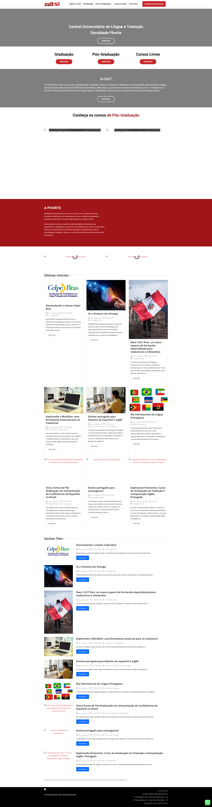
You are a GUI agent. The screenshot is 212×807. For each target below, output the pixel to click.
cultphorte (55, 313)
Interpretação (53, 504)
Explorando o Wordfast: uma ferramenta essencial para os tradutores (63, 419)
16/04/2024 (67, 501)
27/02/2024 (110, 495)
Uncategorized (53, 315)
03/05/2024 (152, 422)
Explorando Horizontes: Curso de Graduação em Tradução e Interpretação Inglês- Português (148, 492)
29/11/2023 (152, 501)
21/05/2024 (110, 424)
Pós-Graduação (111, 426)
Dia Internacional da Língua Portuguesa (147, 416)
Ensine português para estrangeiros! (101, 489)
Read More (83, 558)
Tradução (51, 430)
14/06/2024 (67, 427)
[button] (46, 256)
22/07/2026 (67, 313)
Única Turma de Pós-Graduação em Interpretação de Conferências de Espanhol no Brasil (63, 492)
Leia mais (51, 335)
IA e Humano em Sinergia (103, 313)
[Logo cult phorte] (52, 4)
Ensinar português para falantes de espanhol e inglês (105, 418)
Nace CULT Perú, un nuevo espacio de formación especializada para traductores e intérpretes (146, 347)
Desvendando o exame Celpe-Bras (63, 307)
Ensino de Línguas (97, 426)
